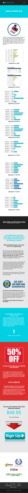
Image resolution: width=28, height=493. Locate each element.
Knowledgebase (8, 485)
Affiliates (20, 490)
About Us (19, 483)
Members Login (13, 487)
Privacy (7, 490)
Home (7, 483)
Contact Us (19, 485)
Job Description (13, 483)
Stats (14, 485)
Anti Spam (15, 490)
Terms (11, 490)
